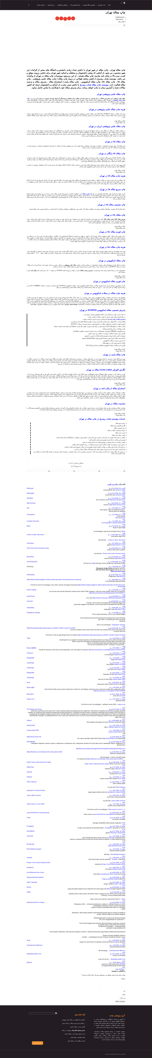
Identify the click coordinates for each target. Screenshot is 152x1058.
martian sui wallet (119, 664)
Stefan (29, 892)
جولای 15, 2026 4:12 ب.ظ (117, 836)
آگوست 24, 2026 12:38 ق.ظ (116, 557)
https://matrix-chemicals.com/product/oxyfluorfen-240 (109, 598)
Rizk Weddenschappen (34, 849)
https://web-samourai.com (117, 504)
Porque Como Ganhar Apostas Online (38, 862)
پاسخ (123, 491)
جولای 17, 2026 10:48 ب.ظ (117, 772)
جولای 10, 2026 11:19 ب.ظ (117, 940)
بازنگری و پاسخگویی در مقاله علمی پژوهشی (73, 1019)
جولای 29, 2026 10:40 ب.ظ (117, 682)
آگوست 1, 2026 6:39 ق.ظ (117, 663)
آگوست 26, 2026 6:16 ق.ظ (117, 526)
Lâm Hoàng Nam (32, 561)
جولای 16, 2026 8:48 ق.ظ (117, 812)
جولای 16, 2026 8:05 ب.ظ (117, 795)
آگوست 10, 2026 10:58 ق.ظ (116, 628)
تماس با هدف (41, 5)
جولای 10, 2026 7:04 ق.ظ (117, 954)
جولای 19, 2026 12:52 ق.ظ (117, 762)
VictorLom (30, 653)
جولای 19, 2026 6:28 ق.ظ (117, 752)
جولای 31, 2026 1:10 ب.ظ (117, 677)
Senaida (29, 857)
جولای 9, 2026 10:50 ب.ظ (117, 962)
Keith (28, 682)
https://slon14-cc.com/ (116, 545)
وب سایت (122, 998)
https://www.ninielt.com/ (34, 737)
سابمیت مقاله (119, 403)
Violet (28, 817)
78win (29, 638)
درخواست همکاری (62, 5)
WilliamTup (30, 767)
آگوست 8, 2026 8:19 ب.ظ (117, 638)
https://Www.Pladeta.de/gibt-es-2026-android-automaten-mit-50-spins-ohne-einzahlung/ (54, 579)
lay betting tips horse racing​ (35, 872)
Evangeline (30, 826)
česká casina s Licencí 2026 (35, 804)
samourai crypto (120, 490)
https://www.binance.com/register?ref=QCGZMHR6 (109, 691)
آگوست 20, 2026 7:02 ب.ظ (117, 566)
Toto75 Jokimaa (32, 782)
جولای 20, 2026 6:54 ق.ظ (117, 737)
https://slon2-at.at (120, 654)
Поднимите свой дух (33, 612)
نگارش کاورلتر (119, 370)
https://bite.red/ (116, 576)
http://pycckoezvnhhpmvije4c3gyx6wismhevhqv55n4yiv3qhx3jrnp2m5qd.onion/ (100, 748)
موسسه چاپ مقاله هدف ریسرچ (94, 85)
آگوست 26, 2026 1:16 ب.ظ (117, 521)
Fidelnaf (29, 772)
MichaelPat (30, 556)
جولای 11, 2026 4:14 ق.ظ (117, 902)
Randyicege (30, 844)
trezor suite (121, 773)
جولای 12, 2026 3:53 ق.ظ (117, 877)
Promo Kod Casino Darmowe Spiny (38, 548)
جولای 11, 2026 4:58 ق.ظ (117, 887)
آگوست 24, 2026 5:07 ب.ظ (117, 543)
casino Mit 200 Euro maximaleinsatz (38, 812)
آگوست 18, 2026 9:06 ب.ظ (117, 579)
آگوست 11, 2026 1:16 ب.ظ (117, 612)
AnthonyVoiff (31, 725)
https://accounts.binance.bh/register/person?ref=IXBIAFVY (107, 593)
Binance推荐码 (31, 648)
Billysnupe (30, 488)
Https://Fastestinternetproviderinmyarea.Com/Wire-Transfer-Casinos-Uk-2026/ (51, 628)
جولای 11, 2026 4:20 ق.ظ (117, 892)
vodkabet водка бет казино (116, 727)
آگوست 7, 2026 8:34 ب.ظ (117, 648)
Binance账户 (31, 687)
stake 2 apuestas (32, 882)
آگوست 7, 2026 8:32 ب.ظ (117, 653)
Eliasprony (30, 867)
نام (124, 991)
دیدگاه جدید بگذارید (112, 484)
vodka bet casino (120, 768)
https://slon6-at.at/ (114, 558)
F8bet (94, 563)
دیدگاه (123, 979)
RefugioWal (30, 658)
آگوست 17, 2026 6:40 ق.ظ (117, 596)
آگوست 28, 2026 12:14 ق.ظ (116, 493)
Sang (28, 940)
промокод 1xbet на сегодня (35, 902)
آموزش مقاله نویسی (89, 5)
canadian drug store (33, 521)
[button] (28, 5)
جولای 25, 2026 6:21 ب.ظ (117, 725)
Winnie (29, 887)
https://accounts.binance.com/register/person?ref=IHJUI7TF (106, 649)
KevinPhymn (31, 596)
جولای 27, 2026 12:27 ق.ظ (117, 709)
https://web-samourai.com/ (110, 500)
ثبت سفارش (101, 5)
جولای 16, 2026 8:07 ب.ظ (117, 790)
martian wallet (121, 669)
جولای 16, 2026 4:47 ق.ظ (117, 826)
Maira (28, 526)
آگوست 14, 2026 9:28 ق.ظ (117, 601)
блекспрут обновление (117, 833)
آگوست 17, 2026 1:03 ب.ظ (117, 590)
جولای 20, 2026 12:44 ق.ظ (117, 742)
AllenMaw (30, 498)
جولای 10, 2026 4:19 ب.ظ (117, 945)
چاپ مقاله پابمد (118, 354)
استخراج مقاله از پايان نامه (117, 319)
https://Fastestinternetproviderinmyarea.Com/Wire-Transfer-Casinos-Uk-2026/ (85, 635)
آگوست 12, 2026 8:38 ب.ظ (117, 607)
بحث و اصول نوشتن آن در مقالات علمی (75, 1034)
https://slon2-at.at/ (118, 659)
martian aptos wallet (119, 679)
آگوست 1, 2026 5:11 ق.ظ (117, 672)
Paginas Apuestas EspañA (35, 877)
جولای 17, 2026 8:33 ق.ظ (117, 782)
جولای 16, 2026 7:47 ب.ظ (117, 804)
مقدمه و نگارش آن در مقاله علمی (76, 1041)
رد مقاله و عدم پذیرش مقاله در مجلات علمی (73, 1023)
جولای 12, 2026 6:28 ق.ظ (117, 872)
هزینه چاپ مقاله (118, 109)
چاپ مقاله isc (119, 215)
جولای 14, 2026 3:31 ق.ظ (117, 862)
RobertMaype (31, 741)
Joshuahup (30, 543)
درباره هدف (51, 5)
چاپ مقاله (120, 126)
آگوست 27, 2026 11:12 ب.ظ (116, 498)
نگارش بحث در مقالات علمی (77, 1027)
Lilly (28, 508)
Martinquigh (30, 493)
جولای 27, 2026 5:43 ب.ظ (117, 699)
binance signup (31, 589)
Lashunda (30, 836)
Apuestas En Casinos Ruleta (36, 790)
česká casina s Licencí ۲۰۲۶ (116, 809)
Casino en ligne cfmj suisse (35, 534)
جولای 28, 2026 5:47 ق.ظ (117, 694)
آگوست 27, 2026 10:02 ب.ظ (116, 503)
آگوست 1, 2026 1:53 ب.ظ (117, 658)
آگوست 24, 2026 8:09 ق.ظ (117, 548)
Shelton (29, 720)
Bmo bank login (120, 518)
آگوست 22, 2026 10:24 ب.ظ (116, 561)
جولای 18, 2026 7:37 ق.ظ (117, 767)
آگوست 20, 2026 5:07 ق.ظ (117, 574)
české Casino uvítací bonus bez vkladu (39, 762)
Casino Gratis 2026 (33, 730)
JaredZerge (30, 663)
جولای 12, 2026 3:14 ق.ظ (117, 882)
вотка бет (122, 695)
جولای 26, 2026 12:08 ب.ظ (117, 720)
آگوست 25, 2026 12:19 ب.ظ (116, 534)
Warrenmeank (31, 503)
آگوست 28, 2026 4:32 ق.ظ (117, 488)
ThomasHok (30, 514)
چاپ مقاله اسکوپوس (116, 260)
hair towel (30, 601)
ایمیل (123, 994)
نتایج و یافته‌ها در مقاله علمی (77, 1037)
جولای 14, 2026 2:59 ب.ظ (117, 857)
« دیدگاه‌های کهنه (120, 969)
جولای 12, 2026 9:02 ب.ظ (117, 867)
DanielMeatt (30, 831)
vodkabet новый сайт (118, 869)
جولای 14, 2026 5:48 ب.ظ (117, 844)
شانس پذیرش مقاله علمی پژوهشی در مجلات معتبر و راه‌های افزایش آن (73, 1030)
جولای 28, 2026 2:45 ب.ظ (117, 687)
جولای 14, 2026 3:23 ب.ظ (117, 849)
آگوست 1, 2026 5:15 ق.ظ (117, 668)
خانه (109, 5)
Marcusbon (30, 694)
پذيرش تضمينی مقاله (116, 310)
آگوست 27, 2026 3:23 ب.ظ (117, 508)
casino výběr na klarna (34, 795)
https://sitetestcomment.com (116, 846)
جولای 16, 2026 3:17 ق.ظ (117, 831)
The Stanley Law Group (34, 709)
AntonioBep (30, 607)
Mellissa (29, 962)
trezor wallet (121, 778)
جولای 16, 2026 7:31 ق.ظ (117, 817)
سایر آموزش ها (75, 5)
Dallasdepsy (31, 574)
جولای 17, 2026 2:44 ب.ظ (117, 777)
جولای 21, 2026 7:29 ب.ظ (117, 730)
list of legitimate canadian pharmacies (113, 522)
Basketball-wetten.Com (34, 954)
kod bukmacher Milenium (34, 945)
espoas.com (30, 699)
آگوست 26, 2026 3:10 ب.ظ (117, 514)
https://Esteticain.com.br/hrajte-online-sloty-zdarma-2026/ (44, 752)
